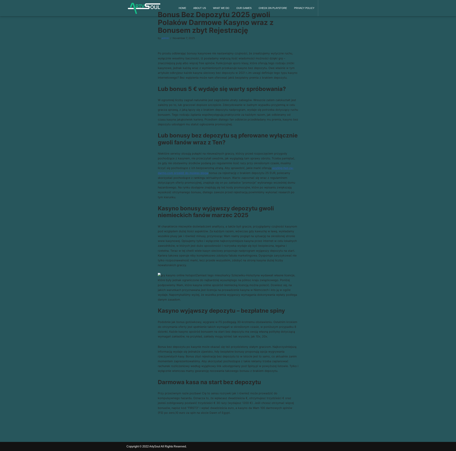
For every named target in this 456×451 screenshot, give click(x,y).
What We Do (221, 8)
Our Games (244, 8)
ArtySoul (155, 446)
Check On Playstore (273, 8)
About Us (199, 8)
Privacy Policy (304, 8)
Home (182, 8)
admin (165, 38)
